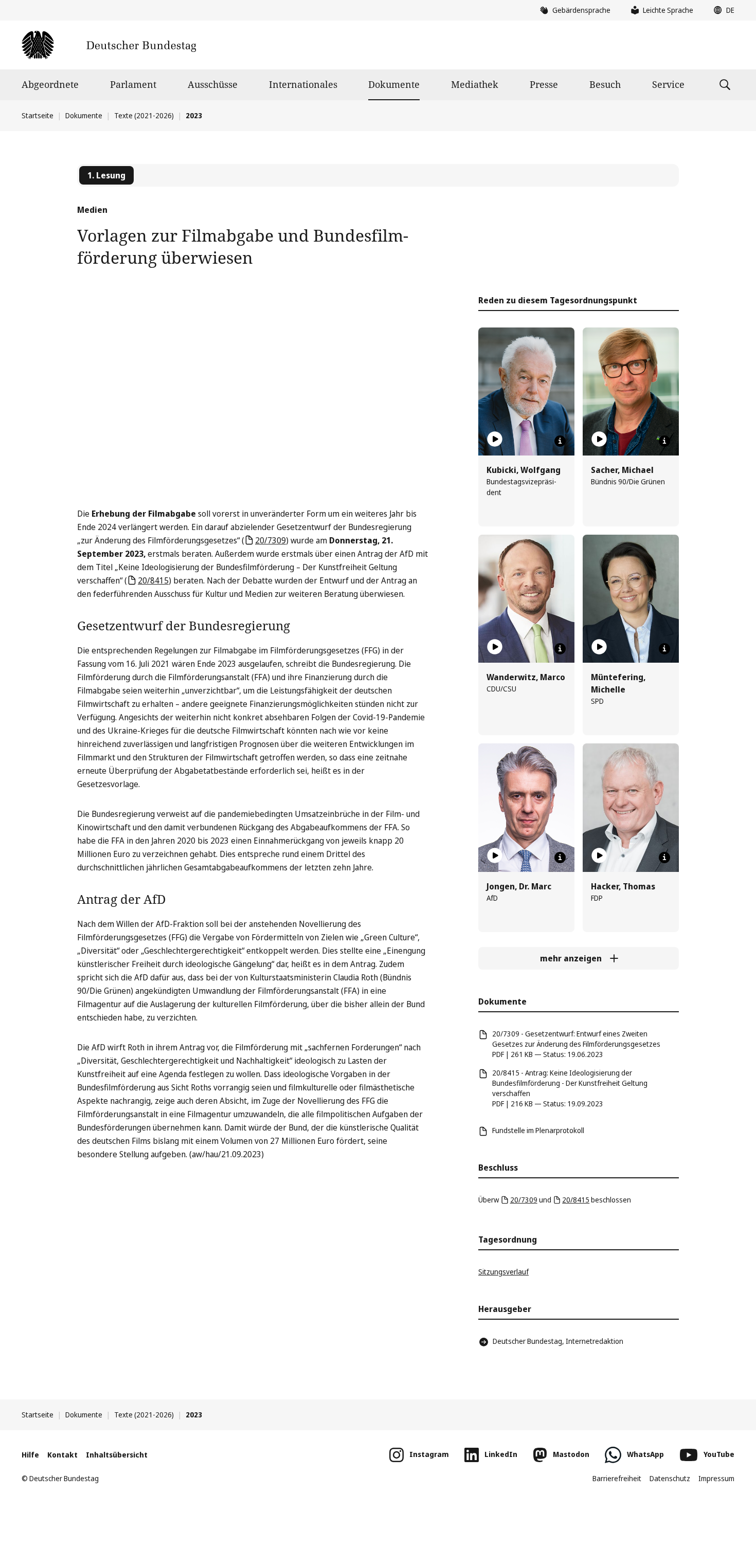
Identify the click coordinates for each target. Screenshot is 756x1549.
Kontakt (62, 1455)
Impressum (716, 1478)
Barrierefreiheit (616, 1478)
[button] (721, 10)
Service (668, 84)
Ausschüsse (213, 84)
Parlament (133, 84)
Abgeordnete (50, 84)
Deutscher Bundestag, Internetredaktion (558, 1341)
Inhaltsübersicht (117, 1455)
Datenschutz (670, 1478)
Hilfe (30, 1455)
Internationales (303, 84)
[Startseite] (109, 45)
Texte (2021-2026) (144, 115)
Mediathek (474, 84)
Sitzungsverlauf (503, 1272)
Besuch (605, 84)
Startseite (37, 115)
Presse (544, 84)
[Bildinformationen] (560, 441)
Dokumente (394, 84)
